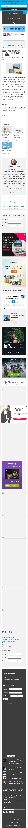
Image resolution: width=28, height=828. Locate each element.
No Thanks (20, 421)
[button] (19, 409)
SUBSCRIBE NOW (19, 418)
